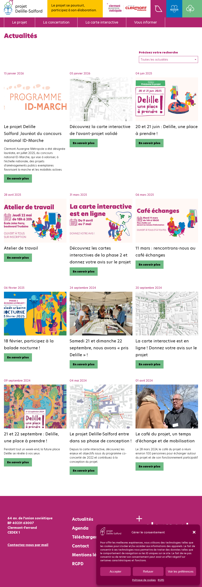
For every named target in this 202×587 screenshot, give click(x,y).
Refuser (148, 571)
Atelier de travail (21, 248)
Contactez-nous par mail (27, 545)
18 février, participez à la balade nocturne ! (29, 344)
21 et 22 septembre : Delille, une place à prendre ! (31, 437)
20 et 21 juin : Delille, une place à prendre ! (167, 130)
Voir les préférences (181, 571)
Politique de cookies (144, 579)
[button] (194, 532)
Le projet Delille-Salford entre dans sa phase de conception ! (101, 437)
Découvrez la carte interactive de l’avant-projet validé (100, 130)
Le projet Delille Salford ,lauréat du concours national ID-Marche (33, 133)
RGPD (161, 579)
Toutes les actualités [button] (154, 59)
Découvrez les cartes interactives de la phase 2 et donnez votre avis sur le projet (100, 255)
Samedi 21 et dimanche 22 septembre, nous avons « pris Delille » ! (99, 347)
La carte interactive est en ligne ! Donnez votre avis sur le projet (166, 347)
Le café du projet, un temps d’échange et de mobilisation (165, 437)
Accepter (115, 571)
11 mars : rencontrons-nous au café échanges (165, 251)
